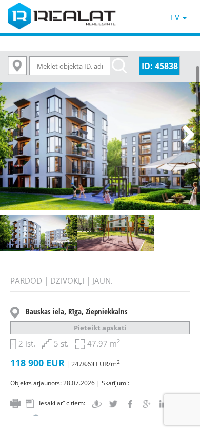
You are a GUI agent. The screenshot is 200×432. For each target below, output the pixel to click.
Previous (15, 135)
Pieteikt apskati (100, 327)
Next (184, 135)
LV (176, 17)
